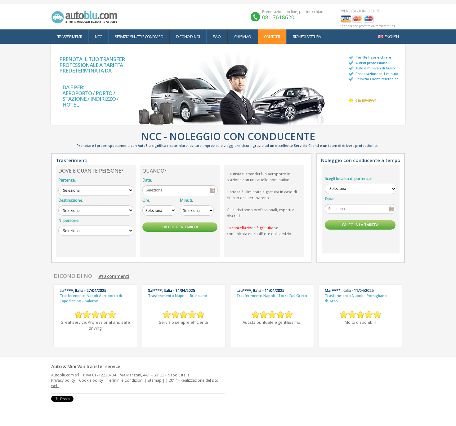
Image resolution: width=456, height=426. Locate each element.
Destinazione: (70, 200)
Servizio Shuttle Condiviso (139, 36)
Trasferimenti (69, 36)
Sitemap (154, 380)
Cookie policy (91, 380)
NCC (98, 36)
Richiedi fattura (307, 36)
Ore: (146, 200)
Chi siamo (242, 36)
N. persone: (68, 220)
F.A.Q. (217, 36)
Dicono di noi (188, 36)
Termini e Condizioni (125, 380)
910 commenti (113, 276)
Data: (147, 180)
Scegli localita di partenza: (348, 178)
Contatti (272, 36)
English (392, 36)
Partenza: (67, 180)
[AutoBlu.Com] (86, 16)
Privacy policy (63, 380)
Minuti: (186, 200)
